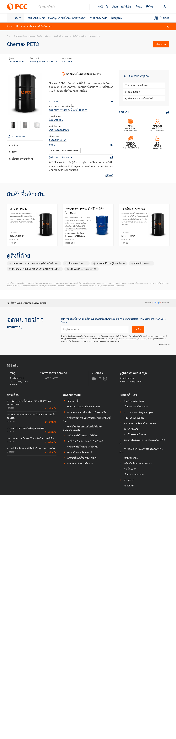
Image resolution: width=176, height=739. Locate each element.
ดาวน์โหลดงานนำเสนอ (135, 434)
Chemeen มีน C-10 (77, 263)
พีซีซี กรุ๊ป (103, 6)
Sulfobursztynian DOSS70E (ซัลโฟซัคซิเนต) (35, 263)
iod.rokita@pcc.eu (133, 381)
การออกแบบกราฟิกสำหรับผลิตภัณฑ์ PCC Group (141, 450)
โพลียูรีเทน (116, 18)
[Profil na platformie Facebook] (94, 378)
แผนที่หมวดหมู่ (131, 457)
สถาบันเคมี (129, 485)
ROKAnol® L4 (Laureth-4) (83, 269)
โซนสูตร (164, 18)
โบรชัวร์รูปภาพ (131, 428)
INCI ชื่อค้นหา (130, 469)
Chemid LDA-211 (143, 263)
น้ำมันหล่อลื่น (56, 120)
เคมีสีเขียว (126, 6)
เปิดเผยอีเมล (134, 91)
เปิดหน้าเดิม (41, 303)
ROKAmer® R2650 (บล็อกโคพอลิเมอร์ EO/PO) (36, 269)
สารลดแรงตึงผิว (98, 18)
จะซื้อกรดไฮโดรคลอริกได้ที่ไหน (82, 435)
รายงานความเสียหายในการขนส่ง (140, 423)
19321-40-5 (67, 61)
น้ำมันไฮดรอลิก (79, 110)
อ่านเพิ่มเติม (163, 345)
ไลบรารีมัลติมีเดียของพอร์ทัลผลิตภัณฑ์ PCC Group (142, 442)
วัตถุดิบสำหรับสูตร (59, 110)
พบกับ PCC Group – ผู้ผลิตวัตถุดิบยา (83, 406)
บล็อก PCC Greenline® (134, 474)
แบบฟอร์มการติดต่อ (138, 85)
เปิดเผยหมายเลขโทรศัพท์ (140, 98)
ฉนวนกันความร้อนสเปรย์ (79, 452)
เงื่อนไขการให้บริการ (134, 401)
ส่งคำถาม (161, 44)
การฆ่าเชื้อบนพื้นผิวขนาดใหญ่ (82, 457)
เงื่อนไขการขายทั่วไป (22, 158)
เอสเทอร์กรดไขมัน (59, 130)
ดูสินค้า (109, 175)
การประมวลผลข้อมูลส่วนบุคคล (139, 412)
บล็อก (115, 6)
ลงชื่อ (138, 329)
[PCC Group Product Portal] (17, 6)
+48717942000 (51, 378)
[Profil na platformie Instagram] (105, 378)
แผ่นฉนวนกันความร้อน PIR (80, 463)
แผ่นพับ (15, 145)
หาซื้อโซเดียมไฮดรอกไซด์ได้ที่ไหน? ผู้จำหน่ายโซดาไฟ (82, 428)
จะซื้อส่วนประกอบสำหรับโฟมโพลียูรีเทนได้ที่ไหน (87, 419)
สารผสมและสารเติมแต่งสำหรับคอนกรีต (86, 412)
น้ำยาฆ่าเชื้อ (73, 401)
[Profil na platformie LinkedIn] (99, 378)
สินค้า (18, 18)
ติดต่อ (139, 6)
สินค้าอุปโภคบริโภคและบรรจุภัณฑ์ (67, 18)
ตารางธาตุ (129, 480)
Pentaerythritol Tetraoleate (43, 61)
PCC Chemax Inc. (16, 61)
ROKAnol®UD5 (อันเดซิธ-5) (110, 263)
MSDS (14, 152)
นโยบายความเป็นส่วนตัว (136, 406)
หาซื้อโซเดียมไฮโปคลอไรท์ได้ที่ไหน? (85, 441)
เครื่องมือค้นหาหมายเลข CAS (138, 463)
